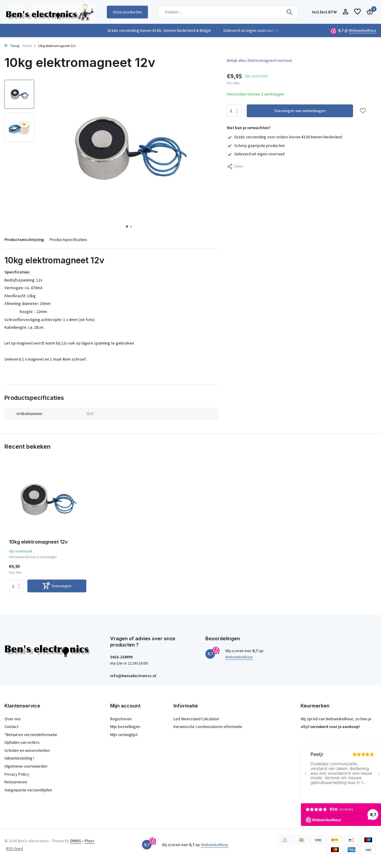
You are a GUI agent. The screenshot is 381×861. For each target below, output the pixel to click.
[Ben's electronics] (50, 12)
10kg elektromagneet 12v (38, 542)
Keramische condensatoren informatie (208, 726)
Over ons (12, 718)
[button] (127, 227)
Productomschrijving (24, 239)
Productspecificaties (68, 239)
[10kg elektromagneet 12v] (47, 500)
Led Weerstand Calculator (196, 718)
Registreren (121, 718)
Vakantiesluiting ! (19, 758)
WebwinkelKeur (363, 30)
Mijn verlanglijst (124, 734)
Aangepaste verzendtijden (28, 790)
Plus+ (89, 840)
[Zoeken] (289, 12)
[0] (368, 12)
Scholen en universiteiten (27, 750)
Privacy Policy (16, 774)
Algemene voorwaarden (25, 766)
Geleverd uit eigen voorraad (259, 153)
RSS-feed (14, 848)
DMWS (75, 840)
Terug (15, 45)
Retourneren (15, 782)
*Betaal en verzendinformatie (30, 734)
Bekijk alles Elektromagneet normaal (259, 60)
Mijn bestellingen (125, 726)
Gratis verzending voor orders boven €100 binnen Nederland (288, 137)
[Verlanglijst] (357, 12)
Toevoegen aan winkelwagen (300, 111)
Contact (11, 726)
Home (27, 45)
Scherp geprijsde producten (259, 145)
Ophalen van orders (22, 742)
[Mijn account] (345, 12)
